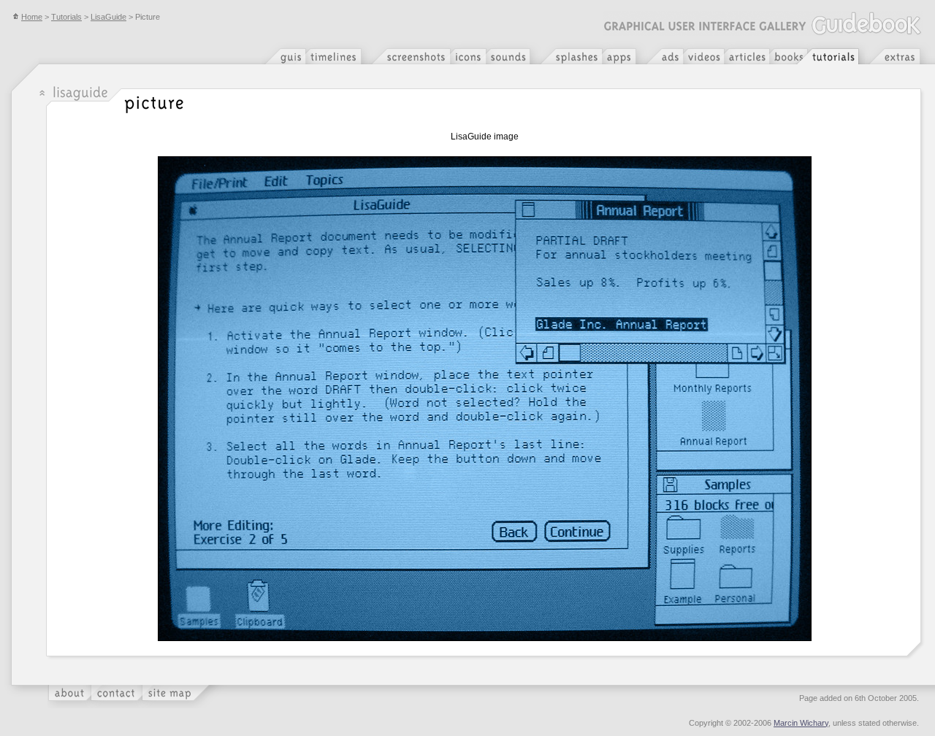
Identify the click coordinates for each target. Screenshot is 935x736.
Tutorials (66, 16)
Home (31, 16)
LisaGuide (108, 16)
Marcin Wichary (801, 722)
